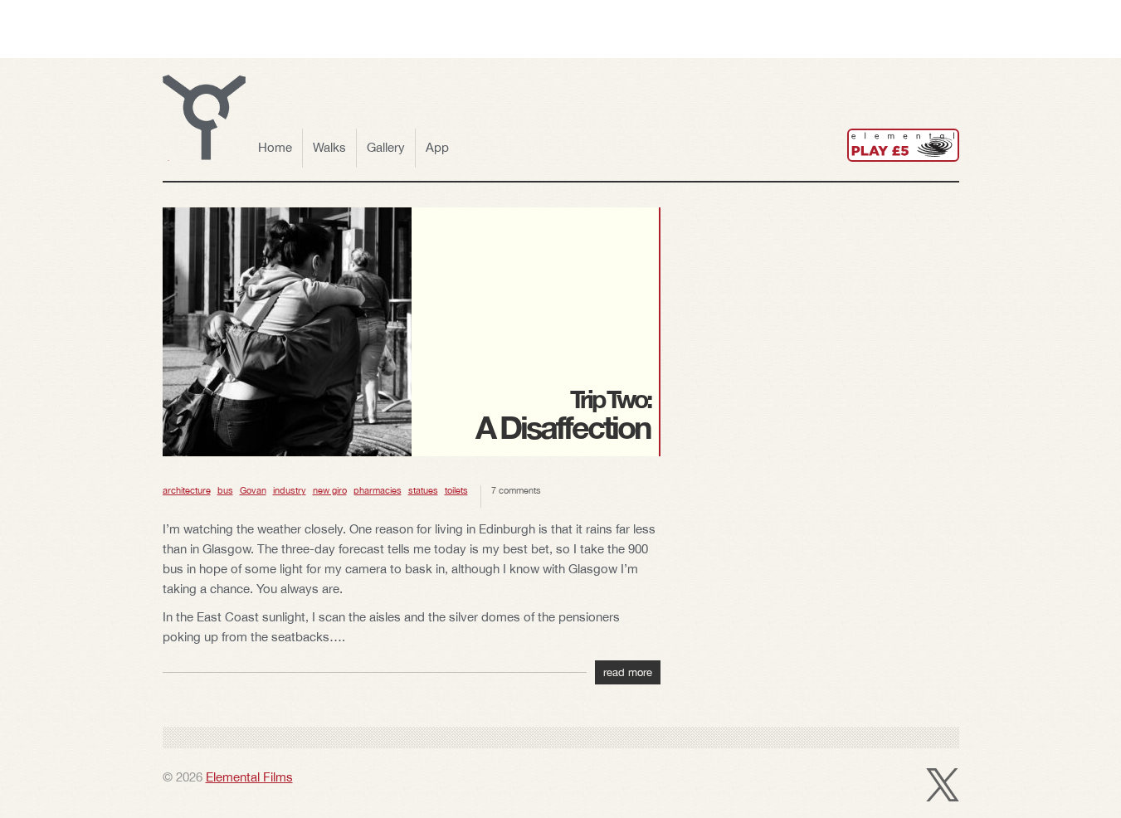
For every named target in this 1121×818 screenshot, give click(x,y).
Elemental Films (249, 777)
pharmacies (377, 490)
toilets (456, 490)
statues (423, 490)
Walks (329, 147)
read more (627, 672)
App (437, 147)
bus (225, 490)
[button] (204, 118)
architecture (187, 490)
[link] (903, 145)
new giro (330, 490)
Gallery (386, 147)
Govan (253, 490)
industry (289, 490)
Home (275, 147)
